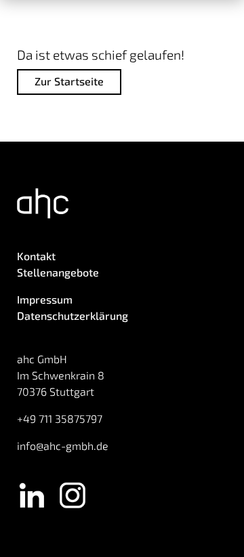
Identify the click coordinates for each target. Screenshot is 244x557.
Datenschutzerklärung (72, 315)
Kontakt (36, 255)
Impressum (45, 299)
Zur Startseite (69, 81)
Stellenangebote (58, 272)
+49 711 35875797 (59, 418)
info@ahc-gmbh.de (62, 445)
